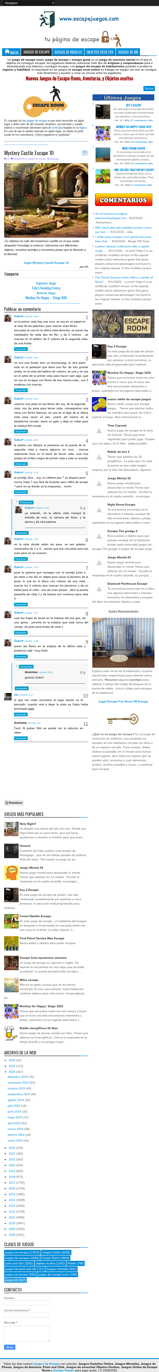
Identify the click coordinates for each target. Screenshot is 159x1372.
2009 (12, 1229)
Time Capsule (117, 425)
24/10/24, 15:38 (45, 672)
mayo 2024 (15, 1117)
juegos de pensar (16, 1274)
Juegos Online (51, 1252)
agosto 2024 (16, 1100)
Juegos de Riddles (68, 52)
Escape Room (20, 159)
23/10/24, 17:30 (31, 641)
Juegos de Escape (36, 52)
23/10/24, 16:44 (31, 358)
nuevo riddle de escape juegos (129, 399)
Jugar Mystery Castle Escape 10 (46, 262)
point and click (14, 1263)
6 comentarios (139, 185)
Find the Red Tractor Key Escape (134, 169)
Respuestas (26, 502)
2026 (12, 1060)
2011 (12, 1217)
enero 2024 (16, 1140)
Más (151, 120)
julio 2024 (14, 1105)
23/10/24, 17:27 (31, 613)
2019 (12, 1171)
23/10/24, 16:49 (31, 399)
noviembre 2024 (19, 1082)
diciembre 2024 (18, 1076)
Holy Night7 (28, 823)
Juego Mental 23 (119, 478)
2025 (12, 1066)
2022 (12, 1153)
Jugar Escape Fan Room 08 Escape (123, 701)
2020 (12, 1165)
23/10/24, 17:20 (31, 539)
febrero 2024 (16, 1134)
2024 (12, 1071)
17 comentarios (139, 120)
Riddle (71, 1263)
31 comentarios (139, 163)
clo (16, 694)
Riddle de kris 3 (118, 451)
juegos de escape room (53, 1274)
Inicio (14, 52)
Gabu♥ (18, 316)
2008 (12, 1234)
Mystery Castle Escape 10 (29, 153)
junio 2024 (15, 1111)
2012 (12, 1211)
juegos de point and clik (20, 1269)
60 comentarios (139, 142)
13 (84, 152)
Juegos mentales (57, 1269)
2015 (12, 1194)
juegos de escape (37, 159)
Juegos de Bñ (128, 52)
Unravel (25, 845)
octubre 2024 (17, 1088)
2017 (12, 1182)
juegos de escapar (17, 1258)
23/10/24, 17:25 (31, 567)
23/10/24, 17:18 (31, 473)
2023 (12, 1147)
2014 (12, 1200)
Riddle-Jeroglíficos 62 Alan (39, 1028)
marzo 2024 (16, 1129)
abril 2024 (15, 1123)
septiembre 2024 (19, 1094)
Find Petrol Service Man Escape (42, 938)
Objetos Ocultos (100, 52)
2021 (12, 1159)
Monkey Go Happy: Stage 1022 (41, 1006)
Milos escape (29, 980)
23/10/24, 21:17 (26, 695)
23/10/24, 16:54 (31, 440)
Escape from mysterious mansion (43, 957)
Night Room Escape (133, 148)
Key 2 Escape (29, 889)
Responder (20, 349)
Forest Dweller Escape (35, 916)
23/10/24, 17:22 (42, 508)
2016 (12, 1188)
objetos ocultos (45, 1263)
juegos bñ (11, 1280)
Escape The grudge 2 (122, 531)
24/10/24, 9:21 (34, 723)
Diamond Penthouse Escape (127, 583)
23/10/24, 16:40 (31, 317)
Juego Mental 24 (31, 867)
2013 (12, 1205)
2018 (12, 1176)
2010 (12, 1223)
